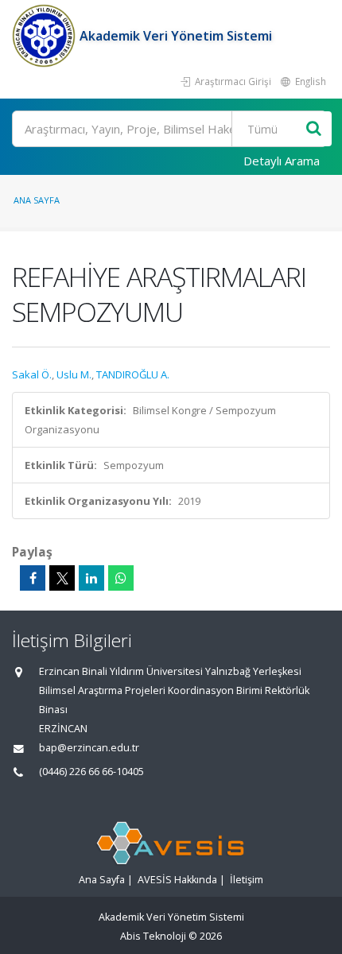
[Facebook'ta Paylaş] (32, 578)
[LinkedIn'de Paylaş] (91, 578)
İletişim (246, 879)
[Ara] (314, 129)
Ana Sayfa (37, 200)
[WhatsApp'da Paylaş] (121, 578)
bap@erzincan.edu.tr (89, 747)
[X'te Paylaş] (62, 578)
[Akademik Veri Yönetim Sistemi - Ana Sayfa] (46, 36)
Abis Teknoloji (153, 936)
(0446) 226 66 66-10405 (91, 771)
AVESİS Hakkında (177, 879)
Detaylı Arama (281, 161)
